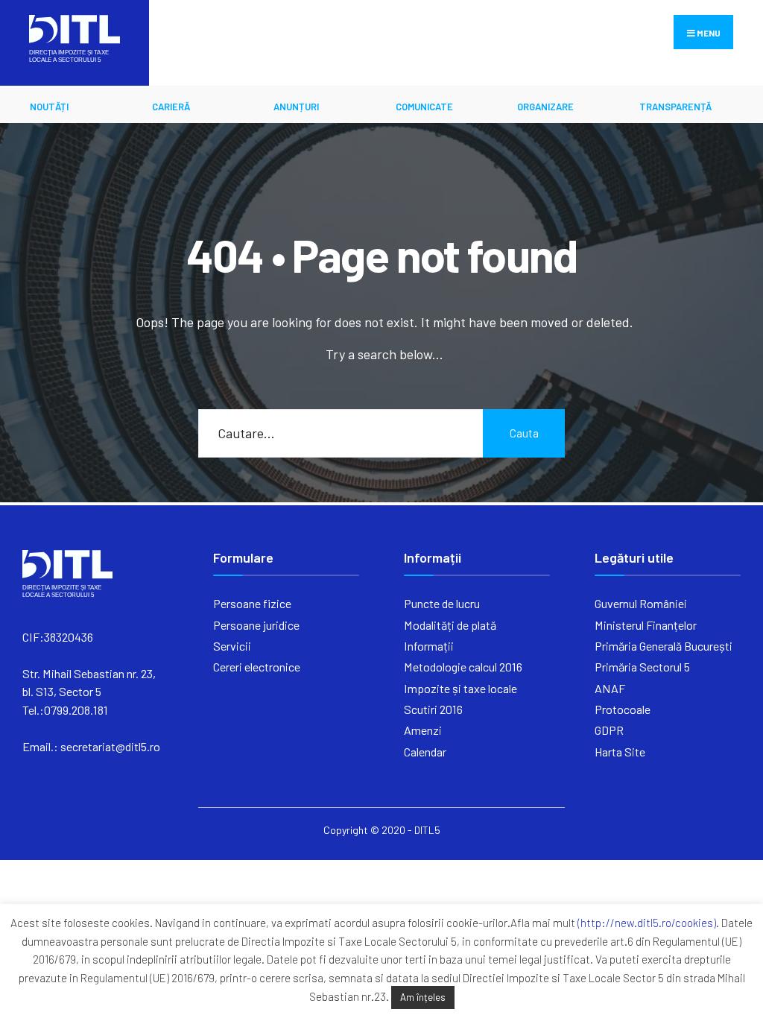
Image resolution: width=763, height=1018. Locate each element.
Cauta (524, 433)
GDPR (609, 730)
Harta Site (620, 751)
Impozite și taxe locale (460, 688)
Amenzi (423, 730)
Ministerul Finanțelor (646, 625)
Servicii (232, 646)
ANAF (610, 688)
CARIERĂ (171, 107)
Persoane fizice (252, 603)
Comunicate (424, 107)
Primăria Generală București (663, 646)
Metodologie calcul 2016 (463, 667)
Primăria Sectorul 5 (642, 667)
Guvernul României (641, 603)
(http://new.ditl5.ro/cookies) (646, 922)
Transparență (675, 107)
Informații (429, 646)
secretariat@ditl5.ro (110, 746)
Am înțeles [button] (423, 997)
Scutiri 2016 (433, 709)
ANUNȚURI (296, 107)
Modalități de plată (450, 625)
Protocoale (622, 709)
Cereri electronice (256, 667)
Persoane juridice (256, 625)
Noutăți (49, 107)
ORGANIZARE (545, 107)
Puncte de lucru (442, 603)
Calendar (425, 751)
